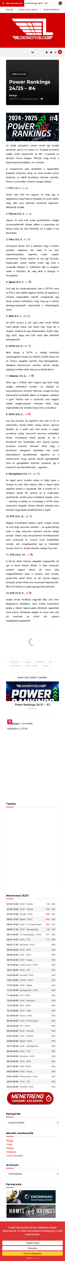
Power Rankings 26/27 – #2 (32, 704)
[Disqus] (32, 756)
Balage (13, 95)
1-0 (48, 904)
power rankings (31, 666)
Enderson (11, 1152)
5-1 (48, 934)
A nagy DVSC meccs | (29, 10)
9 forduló (27, 662)
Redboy (10, 1148)
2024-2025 (14, 662)
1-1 (48, 939)
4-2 (48, 919)
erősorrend (40, 662)
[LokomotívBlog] (32, 29)
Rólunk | (11, 10)
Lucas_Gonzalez (14, 1155)
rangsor (45, 666)
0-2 (48, 909)
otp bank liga (15, 666)
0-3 (48, 924)
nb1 (50, 662)
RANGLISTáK (19, 74)
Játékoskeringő (51, 10)
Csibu (9, 1144)
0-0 (48, 914)
